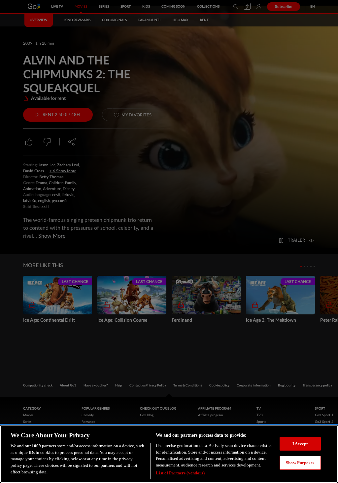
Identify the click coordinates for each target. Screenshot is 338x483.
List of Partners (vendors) (180, 472)
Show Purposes (300, 462)
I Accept (300, 443)
